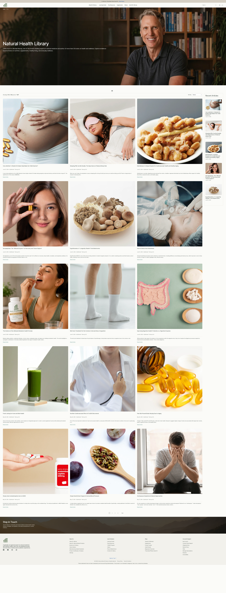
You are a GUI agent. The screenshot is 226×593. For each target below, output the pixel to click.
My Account (185, 541)
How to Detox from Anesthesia (145, 248)
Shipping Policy (186, 545)
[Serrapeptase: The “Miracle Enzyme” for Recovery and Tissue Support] (35, 213)
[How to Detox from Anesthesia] (169, 213)
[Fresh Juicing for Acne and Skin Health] (35, 378)
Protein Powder (148, 545)
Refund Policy (186, 547)
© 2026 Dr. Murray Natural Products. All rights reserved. (105, 561)
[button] (93, 5)
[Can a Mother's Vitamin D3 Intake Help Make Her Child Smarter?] (35, 131)
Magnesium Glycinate (149, 549)
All (112, 90)
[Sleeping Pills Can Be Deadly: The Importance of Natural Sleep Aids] (102, 131)
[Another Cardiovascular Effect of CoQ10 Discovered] (102, 378)
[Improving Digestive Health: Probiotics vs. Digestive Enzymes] (169, 296)
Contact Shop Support (188, 543)
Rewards (185, 552)
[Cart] (222, 5)
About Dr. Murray (73, 541)
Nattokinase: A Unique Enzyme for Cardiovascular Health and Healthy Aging (158, 166)
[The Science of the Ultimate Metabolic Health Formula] (35, 296)
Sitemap (71, 552)
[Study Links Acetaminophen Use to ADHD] (35, 461)
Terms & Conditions (127, 561)
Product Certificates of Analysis (76, 550)
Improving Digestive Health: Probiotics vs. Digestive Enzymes (154, 331)
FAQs (184, 549)
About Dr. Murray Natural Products (77, 543)
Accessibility (185, 554)
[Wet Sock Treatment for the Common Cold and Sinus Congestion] (102, 296)
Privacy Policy (120, 561)
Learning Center (110, 541)
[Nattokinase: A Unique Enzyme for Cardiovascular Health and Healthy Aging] (169, 131)
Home (4, 9)
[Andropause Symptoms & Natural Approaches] (169, 461)
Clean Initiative (73, 547)
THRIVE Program (111, 545)
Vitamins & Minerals (149, 541)
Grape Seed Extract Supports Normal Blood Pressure (84, 496)
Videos (108, 547)
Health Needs (148, 547)
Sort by (189, 94)
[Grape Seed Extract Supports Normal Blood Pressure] (102, 461)
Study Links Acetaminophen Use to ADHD (14, 496)
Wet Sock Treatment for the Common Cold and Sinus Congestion (88, 331)
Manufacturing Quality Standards (77, 549)
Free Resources (110, 543)
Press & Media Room (111, 549)
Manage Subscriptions (188, 550)
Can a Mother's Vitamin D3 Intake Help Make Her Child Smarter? (20, 166)
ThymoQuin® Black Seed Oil (151, 550)
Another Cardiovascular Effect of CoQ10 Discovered (84, 413)
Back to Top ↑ (113, 558)
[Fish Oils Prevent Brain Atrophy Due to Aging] (169, 378)
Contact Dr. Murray (111, 550)
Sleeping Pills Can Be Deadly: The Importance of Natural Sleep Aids (88, 166)
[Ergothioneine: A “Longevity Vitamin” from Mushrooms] (102, 213)
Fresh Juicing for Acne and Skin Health (13, 413)
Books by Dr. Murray (74, 545)
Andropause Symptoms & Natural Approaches (149, 496)
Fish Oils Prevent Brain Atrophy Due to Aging (149, 413)
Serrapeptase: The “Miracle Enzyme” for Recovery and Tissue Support (22, 248)
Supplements (148, 543)
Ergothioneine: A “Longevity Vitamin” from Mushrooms (85, 248)
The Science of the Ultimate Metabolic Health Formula (17, 331)
